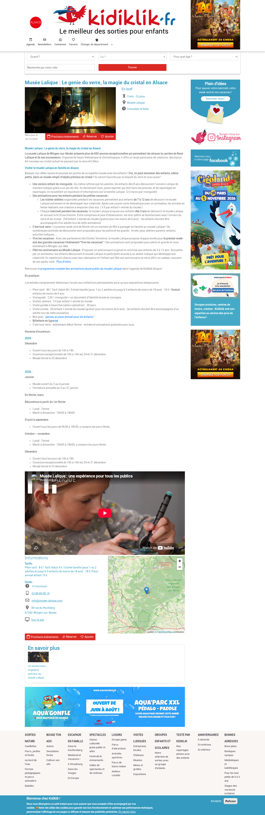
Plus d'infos (63, 261)
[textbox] (132, 57)
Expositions (139, 774)
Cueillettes (30, 746)
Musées (137, 760)
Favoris (73, 44)
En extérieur (204, 744)
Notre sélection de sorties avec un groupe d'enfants (162, 760)
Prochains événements (65, 136)
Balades (29, 785)
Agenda (30, 44)
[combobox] (96, 41)
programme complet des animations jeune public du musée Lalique (81, 268)
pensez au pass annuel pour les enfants (69, 316)
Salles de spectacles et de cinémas (96, 769)
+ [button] (179, 561)
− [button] (179, 567)
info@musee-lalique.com (47, 600)
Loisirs (117, 734)
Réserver (92, 136)
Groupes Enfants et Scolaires (163, 741)
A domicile (203, 739)
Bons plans (230, 746)
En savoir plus (127, 811)
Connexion (60, 44)
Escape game (119, 739)
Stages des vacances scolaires (230, 789)
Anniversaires (208, 734)
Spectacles (97, 734)
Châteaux (138, 755)
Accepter (216, 801)
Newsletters (44, 44)
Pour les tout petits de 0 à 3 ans (232, 777)
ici (56, 320)
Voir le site (37, 619)
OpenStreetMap (164, 631)
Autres (50, 746)
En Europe (73, 778)
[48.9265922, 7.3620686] (146, 591)
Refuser (230, 801)
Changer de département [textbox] (94, 44)
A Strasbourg (75, 764)
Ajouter (109, 136)
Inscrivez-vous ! (215, 98)
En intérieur (204, 749)
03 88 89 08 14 (40, 593)
